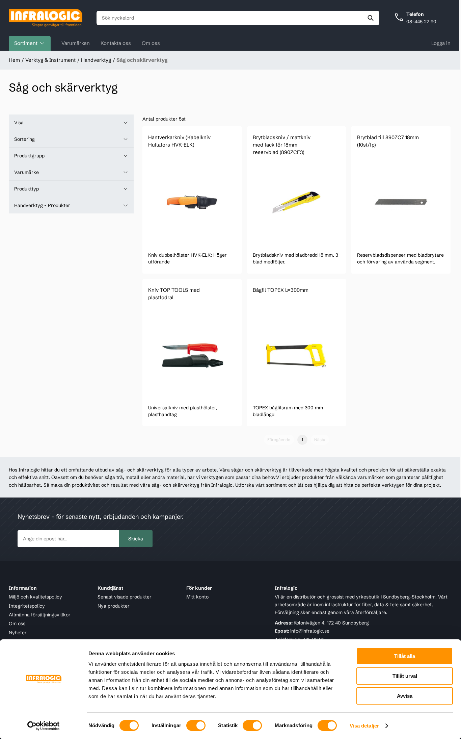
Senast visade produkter (125, 597)
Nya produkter (114, 606)
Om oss (151, 43)
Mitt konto (197, 597)
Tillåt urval (404, 676)
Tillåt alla (404, 656)
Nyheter (18, 633)
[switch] (196, 725)
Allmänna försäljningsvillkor (40, 615)
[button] (71, 122)
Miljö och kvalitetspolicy (35, 597)
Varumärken (75, 43)
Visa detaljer (364, 726)
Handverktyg (96, 60)
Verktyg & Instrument (50, 60)
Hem (14, 60)
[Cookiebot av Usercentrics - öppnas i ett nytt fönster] (43, 726)
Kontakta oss (116, 43)
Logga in (441, 43)
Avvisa (404, 696)
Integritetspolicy (27, 606)
